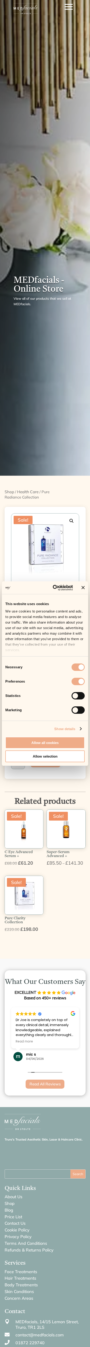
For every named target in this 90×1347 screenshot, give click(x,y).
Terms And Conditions (26, 1243)
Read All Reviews (45, 1083)
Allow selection (45, 756)
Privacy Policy (18, 1236)
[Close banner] (83, 587)
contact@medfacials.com (39, 1335)
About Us (13, 1196)
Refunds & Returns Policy (29, 1250)
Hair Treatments (20, 1278)
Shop (9, 491)
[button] (71, 521)
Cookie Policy (17, 1230)
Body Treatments (21, 1284)
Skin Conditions (19, 1291)
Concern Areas (19, 1298)
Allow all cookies (45, 743)
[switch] (78, 681)
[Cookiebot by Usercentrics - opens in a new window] (54, 588)
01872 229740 (30, 1342)
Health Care (28, 491)
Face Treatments (21, 1271)
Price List (13, 1216)
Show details (64, 729)
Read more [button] (24, 1041)
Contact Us (15, 1223)
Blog (9, 1210)
